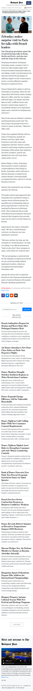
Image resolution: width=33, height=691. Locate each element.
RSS (4, 680)
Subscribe (27, 309)
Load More (16, 624)
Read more (5, 290)
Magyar (29, 7)
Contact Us (27, 685)
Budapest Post (16, 2)
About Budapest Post (8, 688)
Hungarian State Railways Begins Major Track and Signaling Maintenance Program (16, 11)
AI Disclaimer (20, 688)
